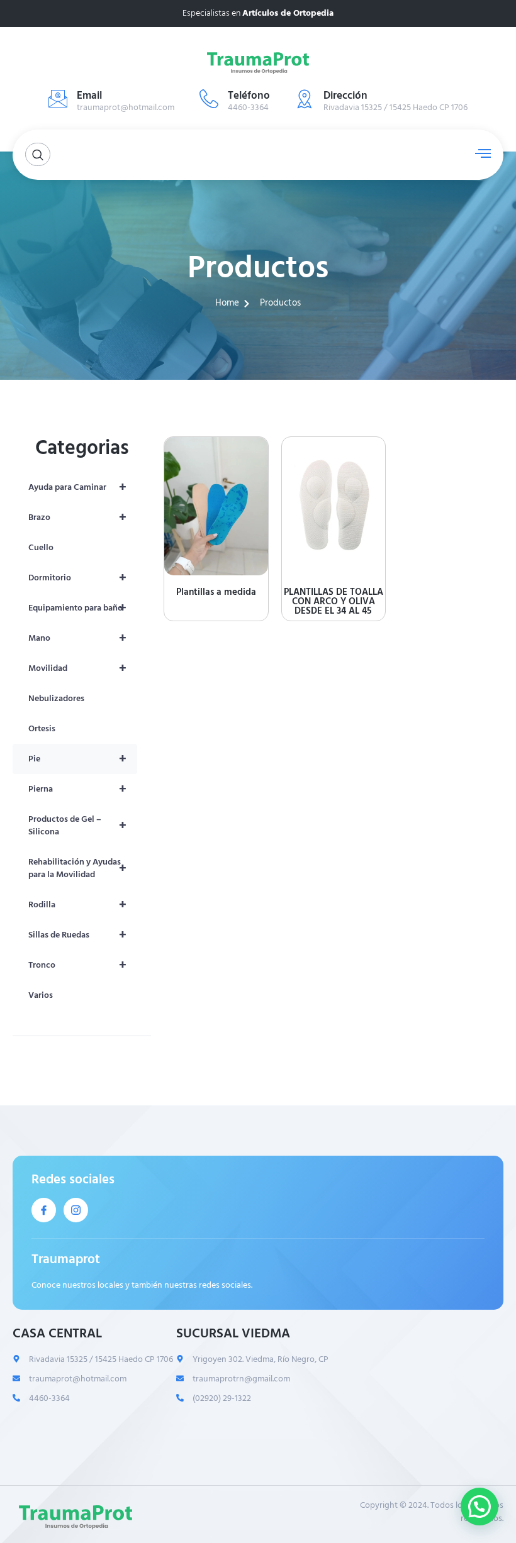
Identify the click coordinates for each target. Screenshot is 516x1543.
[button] (479, 1506)
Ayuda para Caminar (77, 487)
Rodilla (77, 905)
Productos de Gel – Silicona (77, 825)
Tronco (77, 965)
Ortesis (41, 728)
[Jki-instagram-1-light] (76, 1210)
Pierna (77, 789)
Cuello (40, 547)
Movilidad (77, 668)
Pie (77, 759)
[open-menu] (480, 153)
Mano (77, 638)
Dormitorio (77, 578)
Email (89, 95)
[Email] (57, 98)
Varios (40, 995)
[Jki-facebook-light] (43, 1210)
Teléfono (249, 95)
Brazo (77, 517)
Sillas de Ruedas (77, 935)
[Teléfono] (208, 98)
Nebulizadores (56, 698)
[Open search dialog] (37, 154)
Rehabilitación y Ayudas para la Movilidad (77, 868)
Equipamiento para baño (77, 608)
